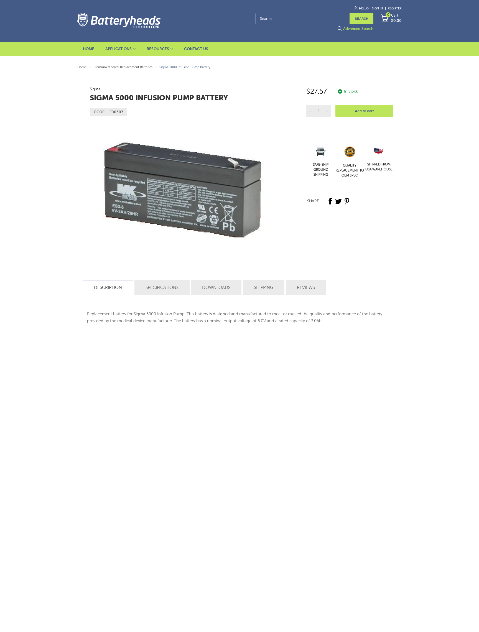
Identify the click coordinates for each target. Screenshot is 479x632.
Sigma (95, 89)
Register (395, 8)
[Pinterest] (346, 201)
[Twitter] (338, 201)
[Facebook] (330, 201)
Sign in (377, 8)
